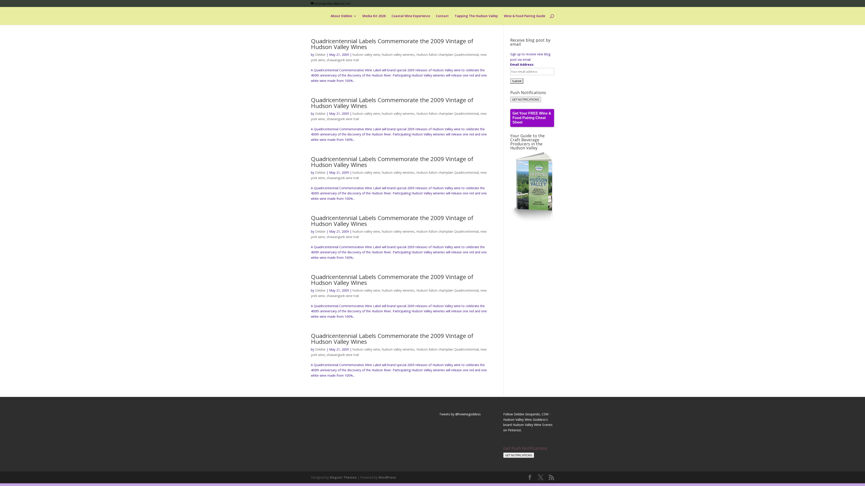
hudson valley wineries (398, 54)
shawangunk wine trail (343, 60)
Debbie (320, 54)
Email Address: (522, 64)
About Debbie (341, 16)
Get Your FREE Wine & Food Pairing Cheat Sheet (531, 117)
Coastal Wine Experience (411, 16)
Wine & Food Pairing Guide (524, 16)
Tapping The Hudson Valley (476, 16)
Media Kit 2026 (374, 16)
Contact (442, 16)
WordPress (387, 477)
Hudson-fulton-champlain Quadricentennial (447, 54)
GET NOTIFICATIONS (525, 99)
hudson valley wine (366, 54)
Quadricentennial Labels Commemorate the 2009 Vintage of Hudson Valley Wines (392, 44)
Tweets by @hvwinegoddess (460, 414)
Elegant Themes (343, 477)
